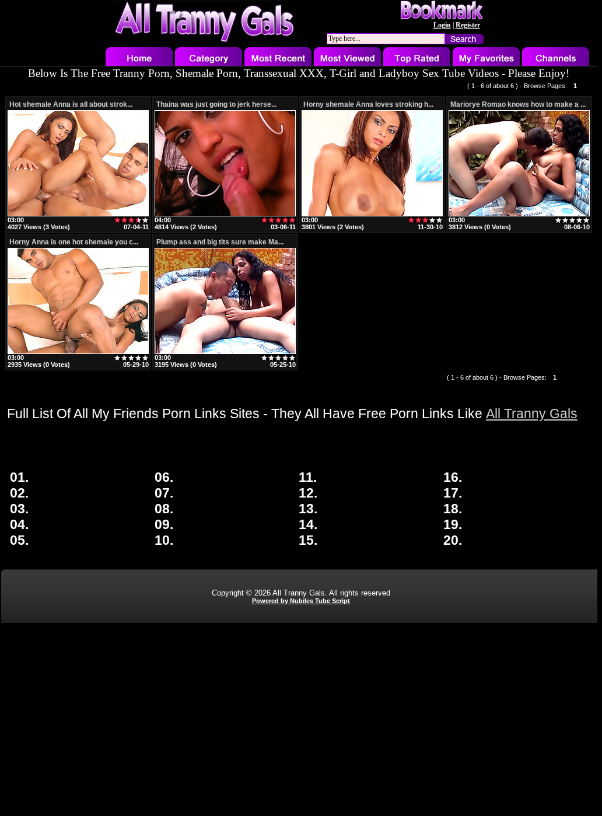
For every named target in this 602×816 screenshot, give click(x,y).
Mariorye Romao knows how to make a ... (518, 104)
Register (468, 25)
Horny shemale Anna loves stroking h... (368, 104)
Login (442, 25)
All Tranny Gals (532, 413)
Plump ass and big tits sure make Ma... (220, 242)
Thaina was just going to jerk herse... (216, 104)
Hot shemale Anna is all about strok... (70, 104)
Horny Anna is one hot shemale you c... (73, 242)
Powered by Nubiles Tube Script (301, 600)
